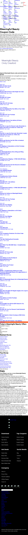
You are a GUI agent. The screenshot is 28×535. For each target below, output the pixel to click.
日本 (2, 500)
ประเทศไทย (4, 525)
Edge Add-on (4, 439)
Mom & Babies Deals (5, 463)
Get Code (3, 81)
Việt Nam (3, 526)
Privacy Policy (4, 474)
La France (3, 498)
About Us (3, 471)
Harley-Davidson (4, 364)
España (3, 506)
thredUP (2, 357)
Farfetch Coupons (5, 18)
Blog (18, 453)
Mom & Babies (10, 8)
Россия (3, 509)
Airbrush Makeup (4, 346)
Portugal (3, 519)
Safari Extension (4, 444)
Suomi (3, 516)
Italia (2, 507)
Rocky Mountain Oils (5, 345)
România (3, 520)
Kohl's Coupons (5, 7)
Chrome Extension (5, 437)
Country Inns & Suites (5, 366)
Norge (3, 517)
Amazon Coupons (20, 437)
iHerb (1, 343)
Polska (3, 504)
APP (22, 3)
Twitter (18, 458)
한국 (2, 510)
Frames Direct (3, 339)
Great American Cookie (6, 363)
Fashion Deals (4, 453)
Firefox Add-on (4, 442)
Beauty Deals (4, 455)
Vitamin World (3, 336)
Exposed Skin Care (5, 348)
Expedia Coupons (20, 442)
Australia (3, 496)
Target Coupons (5, 13)
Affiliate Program (5, 479)
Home (1, 6)
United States (7, 490)
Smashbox (2, 349)
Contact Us (3, 481)
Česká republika (5, 512)
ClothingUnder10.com (5, 361)
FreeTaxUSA (3, 356)
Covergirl (2, 341)
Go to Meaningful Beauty (6, 48)
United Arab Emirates (6, 513)
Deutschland (4, 497)
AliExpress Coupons (6, 23)
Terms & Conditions (5, 476)
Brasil (2, 503)
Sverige (3, 522)
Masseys (2, 360)
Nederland (4, 501)
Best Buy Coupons (5, 2)
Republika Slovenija (6, 523)
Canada (3, 494)
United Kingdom (5, 493)
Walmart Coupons (20, 439)
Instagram (19, 460)
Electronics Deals (4, 458)
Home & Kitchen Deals (6, 460)
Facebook (19, 455)
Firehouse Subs (4, 359)
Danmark (3, 514)
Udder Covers (3, 342)
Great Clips (3, 354)
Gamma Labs (3, 338)
